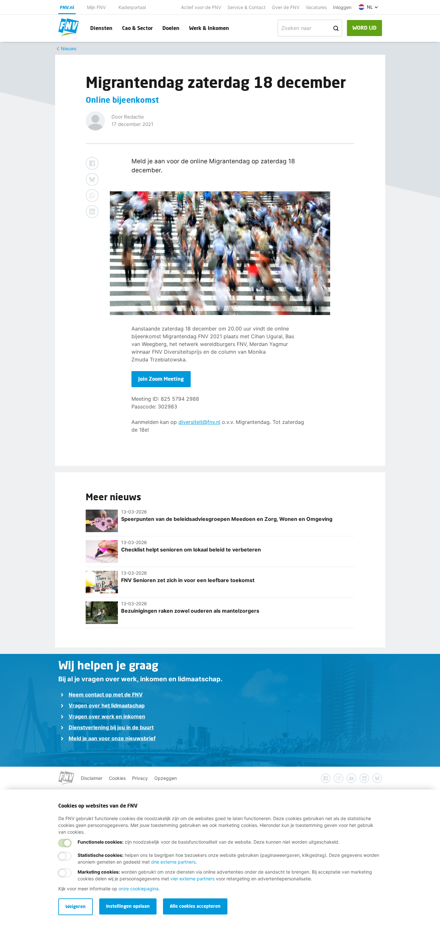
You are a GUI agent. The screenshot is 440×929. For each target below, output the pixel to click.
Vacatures (316, 7)
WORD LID (364, 27)
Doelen (170, 28)
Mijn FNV (96, 7)
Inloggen (342, 7)
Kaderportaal (132, 7)
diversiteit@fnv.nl (199, 422)
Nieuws (68, 48)
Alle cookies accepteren (195, 906)
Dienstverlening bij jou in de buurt (111, 727)
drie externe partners (173, 862)
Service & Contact (246, 7)
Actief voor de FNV (201, 7)
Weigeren (75, 906)
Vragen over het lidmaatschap (107, 705)
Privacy (140, 778)
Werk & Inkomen (209, 28)
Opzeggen (165, 778)
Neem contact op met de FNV (106, 694)
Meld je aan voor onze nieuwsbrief (112, 738)
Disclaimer (91, 778)
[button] (368, 7)
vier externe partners (192, 878)
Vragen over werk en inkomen (107, 716)
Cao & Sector (137, 28)
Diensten (101, 28)
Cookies (117, 778)
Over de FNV (285, 7)
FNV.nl (67, 7)
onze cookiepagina (138, 888)
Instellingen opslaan (128, 906)
